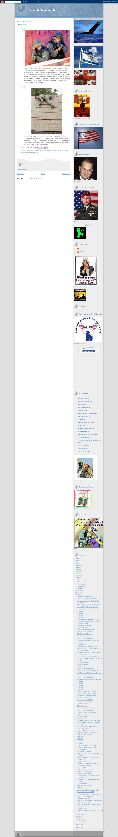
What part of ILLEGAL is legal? (85, 708)
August (80, 588)
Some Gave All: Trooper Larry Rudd (87, 646)
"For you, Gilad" (81, 759)
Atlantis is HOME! (82, 627)
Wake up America (83, 448)
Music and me (81, 814)
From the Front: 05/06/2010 (85, 796)
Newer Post (20, 174)
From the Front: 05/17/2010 (85, 714)
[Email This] (38, 147)
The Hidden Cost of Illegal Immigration (88, 656)
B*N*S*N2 (80, 613)
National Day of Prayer (83, 798)
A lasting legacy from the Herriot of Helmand (89, 619)
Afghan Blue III (82, 404)
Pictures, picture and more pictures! (87, 675)
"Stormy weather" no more (84, 773)
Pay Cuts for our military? (84, 751)
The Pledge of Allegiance (84, 625)
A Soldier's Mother (83, 398)
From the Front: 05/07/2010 (85, 785)
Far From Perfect (83, 410)
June (79, 592)
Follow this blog (88, 351)
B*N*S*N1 (80, 611)
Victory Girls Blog (83, 445)
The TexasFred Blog (84, 437)
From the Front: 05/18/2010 (85, 710)
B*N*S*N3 (80, 615)
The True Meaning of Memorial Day (87, 598)
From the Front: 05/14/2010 (85, 734)
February (80, 820)
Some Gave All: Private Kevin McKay (87, 732)
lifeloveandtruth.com (84, 416)
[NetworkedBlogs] (88, 347)
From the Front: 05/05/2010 (85, 802)
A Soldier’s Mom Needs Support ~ (86, 693)
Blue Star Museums (82, 650)
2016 (77, 565)
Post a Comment (22, 169)
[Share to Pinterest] (47, 147)
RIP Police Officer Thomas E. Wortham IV (89, 648)
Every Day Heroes (82, 664)
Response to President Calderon (86, 691)
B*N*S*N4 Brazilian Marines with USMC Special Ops (38, 150)
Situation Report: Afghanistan (85, 668)
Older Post (66, 174)
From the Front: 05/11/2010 (85, 769)
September (81, 586)
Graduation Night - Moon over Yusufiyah (88, 609)
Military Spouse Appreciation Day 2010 (88, 789)
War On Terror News (84, 451)
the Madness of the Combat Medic (88, 434)
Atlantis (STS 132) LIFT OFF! (85, 730)
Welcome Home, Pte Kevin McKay (87, 712)
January (80, 823)
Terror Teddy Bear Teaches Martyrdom (88, 670)
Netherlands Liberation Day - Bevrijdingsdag (89, 800)
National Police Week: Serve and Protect (88, 720)
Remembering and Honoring (85, 596)
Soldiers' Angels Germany (86, 428)
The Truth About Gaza (83, 636)
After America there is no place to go (87, 757)
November (81, 582)
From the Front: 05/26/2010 (85, 638)
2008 (77, 827)
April (79, 816)
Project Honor (82, 425)
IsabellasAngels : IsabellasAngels (88, 413)
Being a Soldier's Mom (83, 662)
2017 (77, 563)
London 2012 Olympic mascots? (86, 695)
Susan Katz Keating (84, 431)
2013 (77, 571)
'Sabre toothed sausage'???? (85, 792)
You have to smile (82, 783)
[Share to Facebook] (45, 147)
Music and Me (81, 666)
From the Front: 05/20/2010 (85, 699)
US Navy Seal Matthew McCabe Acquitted (89, 794)
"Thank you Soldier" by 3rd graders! (87, 745)
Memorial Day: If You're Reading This (87, 607)
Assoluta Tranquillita (42, 10)
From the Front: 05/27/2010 (85, 631)
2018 (77, 561)
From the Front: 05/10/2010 (85, 771)
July (79, 590)
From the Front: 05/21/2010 (85, 677)
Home (43, 174)
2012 (77, 573)
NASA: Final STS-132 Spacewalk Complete (89, 673)
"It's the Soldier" (81, 767)
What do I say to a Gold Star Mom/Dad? (88, 604)
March (80, 818)
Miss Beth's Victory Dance (86, 422)
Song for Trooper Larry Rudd (85, 629)
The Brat (81, 251)
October (80, 584)
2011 (77, 575)
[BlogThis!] (40, 147)
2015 (77, 567)
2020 (77, 559)
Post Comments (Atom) (34, 178)
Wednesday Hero (82, 644)
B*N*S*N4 (80, 617)
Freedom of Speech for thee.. (85, 697)
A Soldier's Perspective (85, 401)
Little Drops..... (82, 419)
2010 (77, 577)
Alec (80, 249)
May (79, 594)
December (81, 579)
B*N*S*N (79, 787)
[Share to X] (42, 147)
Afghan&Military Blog (84, 407)
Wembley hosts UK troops (84, 633)
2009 (77, 825)
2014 (77, 569)
